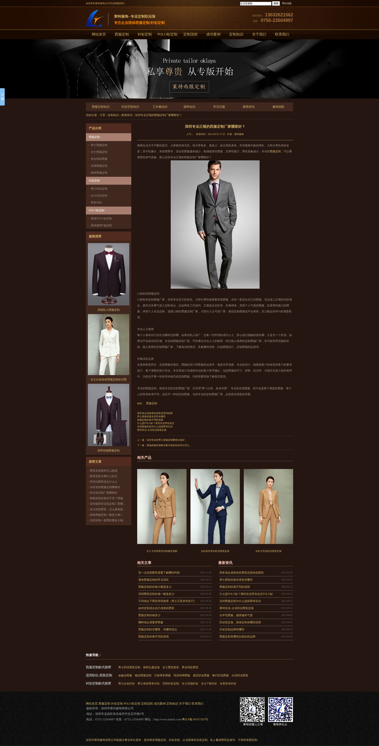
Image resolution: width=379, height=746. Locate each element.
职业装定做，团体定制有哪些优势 (240, 622)
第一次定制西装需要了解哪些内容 (159, 572)
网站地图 (287, 3)
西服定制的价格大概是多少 (155, 586)
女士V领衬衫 (209, 683)
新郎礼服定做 (151, 667)
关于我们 (259, 34)
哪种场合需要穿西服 (150, 622)
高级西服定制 (99, 165)
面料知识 (189, 106)
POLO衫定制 (167, 34)
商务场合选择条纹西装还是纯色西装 (242, 572)
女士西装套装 (170, 667)
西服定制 (122, 34)
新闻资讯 (249, 106)
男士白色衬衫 (126, 683)
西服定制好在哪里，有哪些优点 (157, 629)
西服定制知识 (101, 106)
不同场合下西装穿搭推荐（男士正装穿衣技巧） (167, 601)
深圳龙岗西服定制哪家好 (105, 487)
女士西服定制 (99, 152)
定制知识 (236, 34)
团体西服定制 (99, 172)
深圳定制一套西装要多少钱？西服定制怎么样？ (119, 520)
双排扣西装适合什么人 (105, 481)
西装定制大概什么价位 (103, 476)
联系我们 (282, 34)
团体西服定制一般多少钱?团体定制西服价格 (117, 514)
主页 (102, 115)
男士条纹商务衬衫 (149, 683)
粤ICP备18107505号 (195, 719)
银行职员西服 (220, 675)
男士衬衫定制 (99, 188)
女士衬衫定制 (99, 195)
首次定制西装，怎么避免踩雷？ (109, 509)
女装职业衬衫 (228, 683)
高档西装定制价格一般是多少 (156, 593)
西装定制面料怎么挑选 (103, 470)
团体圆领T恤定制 (101, 225)
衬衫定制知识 (130, 106)
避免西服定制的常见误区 (153, 579)
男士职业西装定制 (129, 667)
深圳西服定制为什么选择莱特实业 (155, 426)
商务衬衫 (96, 202)
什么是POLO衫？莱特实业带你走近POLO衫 (246, 593)
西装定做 (226, 740)
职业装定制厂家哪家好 (103, 492)
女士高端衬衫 (190, 683)
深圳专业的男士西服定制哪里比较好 (166, 440)
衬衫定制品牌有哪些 (232, 629)
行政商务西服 (162, 675)
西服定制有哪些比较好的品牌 (237, 636)
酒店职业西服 (201, 675)
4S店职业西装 (240, 675)
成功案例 (213, 34)
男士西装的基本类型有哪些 (151, 416)
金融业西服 (125, 675)
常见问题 (219, 106)
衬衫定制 (145, 34)
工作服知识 (160, 106)
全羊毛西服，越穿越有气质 (236, 615)
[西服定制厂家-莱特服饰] (94, 19)
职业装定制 (200, 740)
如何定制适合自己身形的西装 (156, 608)
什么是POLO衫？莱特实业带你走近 (155, 423)
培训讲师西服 (182, 675)
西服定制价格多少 (149, 615)
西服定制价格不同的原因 (150, 419)
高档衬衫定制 (170, 683)
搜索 (276, 3)
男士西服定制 (99, 145)
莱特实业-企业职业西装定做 (151, 430)
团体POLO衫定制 (101, 218)
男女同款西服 (99, 158)
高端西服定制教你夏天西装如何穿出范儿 (168, 445)
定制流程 (190, 34)
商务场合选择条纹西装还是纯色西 (155, 413)
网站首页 (99, 34)
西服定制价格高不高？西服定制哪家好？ (115, 498)
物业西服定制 (143, 675)
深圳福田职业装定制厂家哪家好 (109, 503)
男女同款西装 (190, 667)
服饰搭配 (278, 106)
